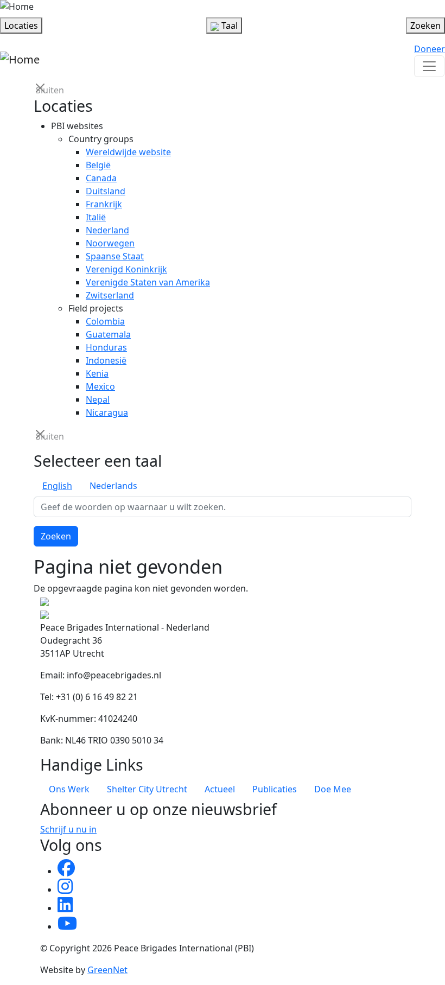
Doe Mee (332, 789)
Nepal (98, 399)
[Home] (17, 6)
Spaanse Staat (115, 256)
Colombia (105, 321)
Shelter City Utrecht (147, 789)
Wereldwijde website (128, 152)
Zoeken (56, 536)
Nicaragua (107, 412)
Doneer (429, 49)
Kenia (97, 373)
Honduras (106, 347)
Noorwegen (110, 243)
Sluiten (41, 89)
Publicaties (274, 789)
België (98, 165)
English (57, 486)
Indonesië (106, 360)
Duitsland (105, 191)
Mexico (100, 386)
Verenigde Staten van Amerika (148, 282)
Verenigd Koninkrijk (126, 269)
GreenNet (107, 970)
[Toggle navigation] (429, 66)
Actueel (220, 789)
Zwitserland (110, 295)
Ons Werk (69, 789)
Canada (101, 178)
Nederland (107, 230)
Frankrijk (104, 204)
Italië (96, 217)
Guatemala (108, 334)
